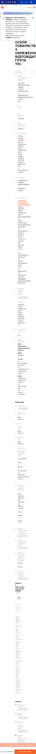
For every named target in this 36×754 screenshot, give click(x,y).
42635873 (19, 140)
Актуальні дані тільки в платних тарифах (18, 745)
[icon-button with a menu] (34, 7)
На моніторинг (26, 751)
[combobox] (18, 592)
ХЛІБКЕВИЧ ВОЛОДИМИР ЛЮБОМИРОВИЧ (19, 203)
